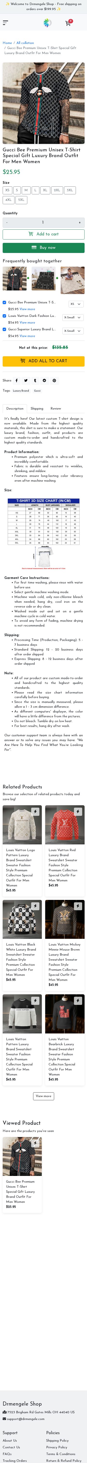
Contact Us (11, 1447)
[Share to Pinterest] (54, 381)
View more (27, 309)
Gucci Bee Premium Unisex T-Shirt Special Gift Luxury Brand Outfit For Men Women (32, 302)
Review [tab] (56, 409)
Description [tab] (14, 409)
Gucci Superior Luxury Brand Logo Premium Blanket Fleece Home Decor (32, 329)
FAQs (7, 1454)
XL (45, 190)
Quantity (10, 213)
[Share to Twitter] (26, 381)
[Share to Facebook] (17, 381)
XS (7, 190)
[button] (67, 24)
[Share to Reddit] (44, 381)
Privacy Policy (56, 1447)
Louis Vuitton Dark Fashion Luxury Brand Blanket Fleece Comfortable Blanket (32, 316)
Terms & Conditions (60, 1454)
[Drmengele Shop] (47, 23)
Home (7, 43)
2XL (57, 190)
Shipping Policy (57, 1441)
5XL (21, 200)
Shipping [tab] (37, 409)
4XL (8, 200)
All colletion (25, 43)
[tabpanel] (44, 584)
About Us (10, 1441)
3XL (70, 190)
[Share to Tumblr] (35, 381)
